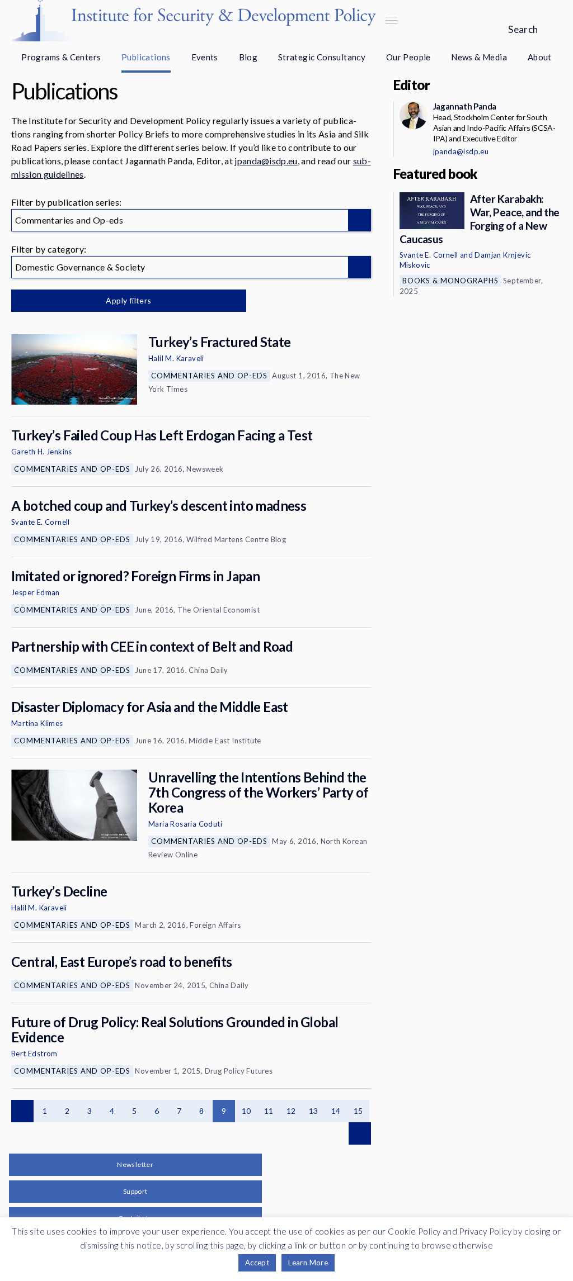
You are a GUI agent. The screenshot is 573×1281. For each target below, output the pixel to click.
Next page (360, 1133)
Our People (408, 57)
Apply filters (128, 300)
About (540, 57)
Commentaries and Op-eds (209, 375)
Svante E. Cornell (40, 522)
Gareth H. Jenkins (41, 451)
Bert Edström (34, 1053)
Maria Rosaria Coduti (185, 823)
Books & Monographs (450, 280)
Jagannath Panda (464, 106)
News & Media (479, 57)
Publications (146, 57)
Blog (248, 57)
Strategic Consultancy (321, 57)
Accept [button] (257, 1262)
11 (269, 1111)
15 (358, 1111)
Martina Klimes (37, 723)
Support (135, 1191)
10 (246, 1111)
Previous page (22, 1111)
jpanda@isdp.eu (265, 160)
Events (204, 57)
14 (336, 1111)
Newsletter (135, 1164)
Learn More (308, 1262)
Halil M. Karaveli (176, 358)
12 (291, 1111)
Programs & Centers (61, 57)
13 (313, 1111)
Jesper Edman (35, 592)
